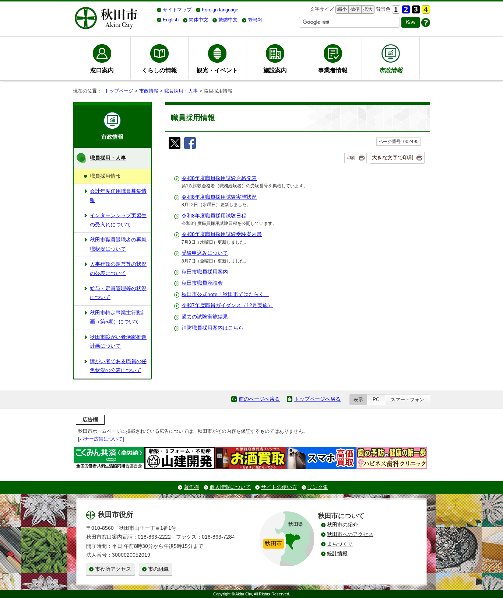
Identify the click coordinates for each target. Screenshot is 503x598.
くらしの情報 (159, 70)
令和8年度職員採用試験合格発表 (219, 178)
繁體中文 (228, 19)
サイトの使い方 (279, 487)
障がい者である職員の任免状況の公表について (118, 366)
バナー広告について (101, 439)
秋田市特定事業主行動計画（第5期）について (118, 317)
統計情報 (337, 553)
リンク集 (317, 487)
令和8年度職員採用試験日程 (214, 216)
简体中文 (198, 19)
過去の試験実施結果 (205, 317)
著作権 (191, 487)
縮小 (341, 9)
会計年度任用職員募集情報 (118, 195)
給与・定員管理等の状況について (118, 293)
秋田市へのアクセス (350, 534)
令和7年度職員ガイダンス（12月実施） (227, 305)
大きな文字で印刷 (392, 157)
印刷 (351, 157)
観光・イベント (217, 70)
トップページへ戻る (317, 399)
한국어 (255, 19)
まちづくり (340, 544)
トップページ (119, 91)
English (171, 19)
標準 (354, 9)
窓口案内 (102, 70)
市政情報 (148, 91)
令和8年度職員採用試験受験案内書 (222, 234)
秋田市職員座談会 (202, 283)
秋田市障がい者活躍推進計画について (118, 341)
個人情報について (230, 487)
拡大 (367, 9)
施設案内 (275, 70)
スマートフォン (407, 399)
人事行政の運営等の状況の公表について (118, 268)
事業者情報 (333, 70)
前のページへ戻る (259, 399)
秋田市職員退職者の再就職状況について (118, 244)
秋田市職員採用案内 (205, 272)
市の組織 (158, 569)
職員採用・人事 (181, 91)
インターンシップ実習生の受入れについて (118, 220)
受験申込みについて (205, 253)
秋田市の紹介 (342, 525)
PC (376, 399)
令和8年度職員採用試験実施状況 (219, 197)
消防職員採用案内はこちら (212, 328)
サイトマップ (177, 10)
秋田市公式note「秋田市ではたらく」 (225, 294)
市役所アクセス (113, 569)
